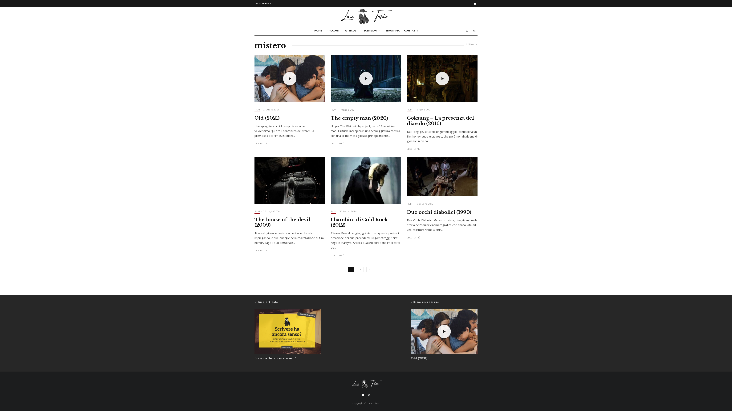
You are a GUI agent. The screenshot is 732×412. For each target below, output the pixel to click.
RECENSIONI (370, 30)
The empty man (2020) (359, 118)
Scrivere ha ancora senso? (275, 358)
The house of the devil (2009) (282, 222)
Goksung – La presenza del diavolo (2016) (440, 120)
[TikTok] (369, 395)
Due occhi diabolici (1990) (439, 212)
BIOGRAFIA (392, 30)
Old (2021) (267, 118)
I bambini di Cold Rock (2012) (359, 222)
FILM (257, 109)
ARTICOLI (351, 30)
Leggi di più (261, 143)
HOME (318, 30)
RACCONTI (333, 30)
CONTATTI (411, 30)
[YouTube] (475, 4)
